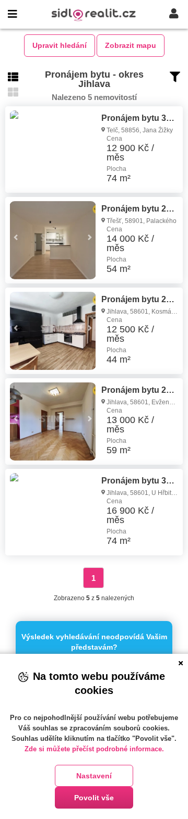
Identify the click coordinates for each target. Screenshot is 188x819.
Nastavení (94, 776)
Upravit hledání (59, 45)
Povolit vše (94, 797)
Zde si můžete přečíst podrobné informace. (94, 749)
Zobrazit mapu (130, 45)
